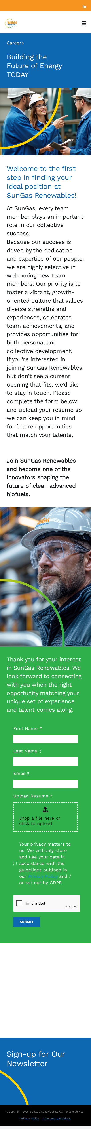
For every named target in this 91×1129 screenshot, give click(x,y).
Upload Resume (33, 796)
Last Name (27, 751)
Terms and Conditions (56, 1118)
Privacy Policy (43, 876)
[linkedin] (84, 6)
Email (21, 773)
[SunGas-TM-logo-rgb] (11, 20)
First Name (27, 728)
